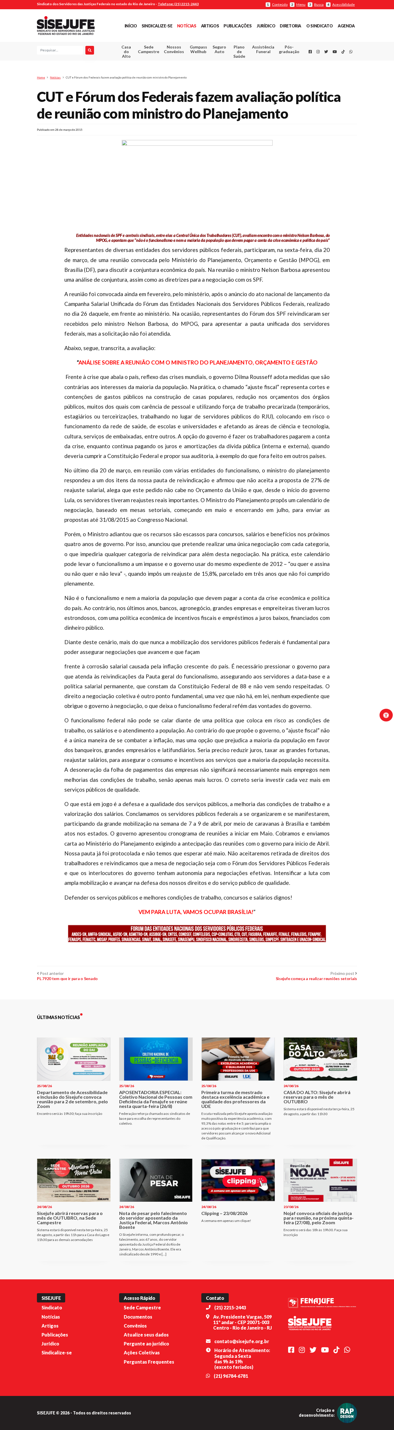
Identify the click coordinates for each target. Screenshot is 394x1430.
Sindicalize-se (157, 25)
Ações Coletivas (142, 1352)
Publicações (238, 25)
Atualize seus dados (146, 1334)
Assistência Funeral (263, 49)
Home (41, 77)
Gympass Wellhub (198, 49)
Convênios (135, 1325)
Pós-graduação (289, 49)
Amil (254, 63)
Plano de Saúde (239, 51)
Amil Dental (254, 70)
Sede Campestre (148, 49)
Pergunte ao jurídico (146, 1343)
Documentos (138, 1316)
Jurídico (266, 25)
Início (131, 25)
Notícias (186, 25)
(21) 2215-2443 (230, 1307)
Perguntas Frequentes (149, 1361)
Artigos (210, 25)
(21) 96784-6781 (231, 1376)
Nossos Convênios (174, 49)
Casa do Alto (126, 51)
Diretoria (290, 25)
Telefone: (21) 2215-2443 (178, 4)
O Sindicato (319, 25)
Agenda (346, 25)
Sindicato (52, 1307)
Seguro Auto (219, 49)
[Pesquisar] (89, 50)
